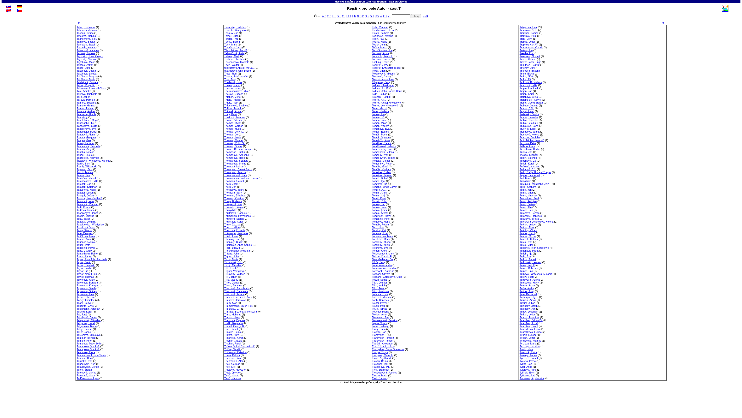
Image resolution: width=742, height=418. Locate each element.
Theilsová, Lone (233, 82)
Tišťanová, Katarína (235, 352)
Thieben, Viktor (232, 96)
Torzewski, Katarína (383, 271)
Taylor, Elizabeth (86, 265)
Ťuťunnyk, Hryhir (529, 297)
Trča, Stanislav (380, 369)
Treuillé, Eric (527, 53)
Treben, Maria (379, 375)
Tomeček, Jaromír (382, 175)
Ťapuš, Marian (85, 172)
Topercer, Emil (380, 233)
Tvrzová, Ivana (528, 343)
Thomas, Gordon (233, 125)
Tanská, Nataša (85, 152)
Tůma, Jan (526, 189)
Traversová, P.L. (381, 366)
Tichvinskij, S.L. (233, 262)
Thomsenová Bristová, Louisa (241, 178)
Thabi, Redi (230, 73)
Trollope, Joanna (529, 105)
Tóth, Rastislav (380, 291)
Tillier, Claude (231, 282)
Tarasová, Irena (85, 201)
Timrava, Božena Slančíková (240, 311)
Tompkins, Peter (381, 218)
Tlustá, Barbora (380, 33)
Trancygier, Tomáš (382, 340)
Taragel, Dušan (85, 192)
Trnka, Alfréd (527, 76)
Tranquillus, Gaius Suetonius (388, 349)
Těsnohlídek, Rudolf (235, 50)
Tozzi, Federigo (380, 326)
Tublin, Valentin (528, 157)
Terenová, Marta (86, 375)
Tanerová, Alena (86, 134)
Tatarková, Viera (86, 227)
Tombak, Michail (381, 160)
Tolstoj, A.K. (379, 99)
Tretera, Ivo (526, 50)
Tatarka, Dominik (86, 221)
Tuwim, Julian (527, 303)
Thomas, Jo (231, 134)
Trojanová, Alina (529, 96)
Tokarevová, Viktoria (383, 73)
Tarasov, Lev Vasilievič (89, 198)
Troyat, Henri (527, 111)
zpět (425, 16)
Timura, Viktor (232, 317)
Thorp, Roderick (233, 201)
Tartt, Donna (83, 207)
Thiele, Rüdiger (232, 99)
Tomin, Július (379, 192)
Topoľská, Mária (381, 239)
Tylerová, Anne (528, 369)
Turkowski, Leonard (530, 262)
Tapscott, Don (84, 169)
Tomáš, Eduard (380, 131)
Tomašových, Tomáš (383, 157)
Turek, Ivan (526, 242)
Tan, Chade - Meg (87, 120)
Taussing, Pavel (86, 247)
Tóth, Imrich (378, 285)
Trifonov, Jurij (527, 67)
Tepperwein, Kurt (86, 363)
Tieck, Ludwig (232, 247)
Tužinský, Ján (527, 308)
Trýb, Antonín (527, 146)
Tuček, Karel (527, 163)
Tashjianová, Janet (87, 213)
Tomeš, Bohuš (380, 178)
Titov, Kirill (230, 366)
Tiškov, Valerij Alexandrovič (239, 346)
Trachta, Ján (379, 332)
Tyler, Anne (526, 366)
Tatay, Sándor (84, 230)
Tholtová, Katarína (234, 117)
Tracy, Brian (378, 329)
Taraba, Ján (83, 175)
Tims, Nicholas (232, 314)
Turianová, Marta (529, 250)
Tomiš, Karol (379, 198)
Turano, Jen (526, 210)
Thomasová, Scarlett (236, 160)
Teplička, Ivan (84, 361)
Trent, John (526, 38)
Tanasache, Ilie (85, 123)
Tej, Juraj (82, 314)
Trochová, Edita (528, 85)
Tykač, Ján (526, 363)
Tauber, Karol (84, 239)
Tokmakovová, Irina (383, 79)
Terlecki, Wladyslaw (235, 30)
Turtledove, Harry (529, 282)
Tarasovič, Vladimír (87, 204)
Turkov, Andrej (528, 259)
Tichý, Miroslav (233, 265)
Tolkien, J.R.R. (380, 88)
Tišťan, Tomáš (232, 349)
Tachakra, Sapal (86, 44)
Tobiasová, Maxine (382, 35)
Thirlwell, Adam (233, 111)
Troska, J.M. (527, 108)
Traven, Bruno (380, 361)
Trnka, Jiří (525, 79)
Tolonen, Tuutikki (381, 96)
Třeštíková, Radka (530, 149)
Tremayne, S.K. (528, 30)
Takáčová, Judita (86, 70)
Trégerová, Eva (528, 27)
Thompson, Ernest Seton (238, 169)
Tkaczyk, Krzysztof (235, 369)
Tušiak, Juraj (527, 291)
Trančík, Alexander (382, 343)
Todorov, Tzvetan (381, 59)
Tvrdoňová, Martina (530, 340)
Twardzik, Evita (528, 352)
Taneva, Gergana (86, 137)
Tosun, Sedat (379, 279)
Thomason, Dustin (234, 152)
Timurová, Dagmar (234, 320)
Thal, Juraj (230, 79)
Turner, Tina (526, 271)
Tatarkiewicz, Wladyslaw (90, 224)
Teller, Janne (84, 332)
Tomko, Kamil (379, 210)
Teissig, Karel (84, 311)
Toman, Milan (379, 123)
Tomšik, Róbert (380, 224)
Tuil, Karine (526, 178)
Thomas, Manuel (233, 140)
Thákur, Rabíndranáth (236, 76)
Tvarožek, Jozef (529, 323)
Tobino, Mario (379, 41)
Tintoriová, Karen (233, 337)
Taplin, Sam (83, 163)
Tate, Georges (85, 233)
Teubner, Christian (234, 59)
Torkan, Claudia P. (382, 256)
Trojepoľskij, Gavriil (530, 99)
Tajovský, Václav (86, 59)
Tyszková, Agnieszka (532, 378)
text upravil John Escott (237, 70)
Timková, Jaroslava (235, 300)
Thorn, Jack (231, 183)
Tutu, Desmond (528, 294)
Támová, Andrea (86, 111)
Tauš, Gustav (84, 250)
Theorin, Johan (232, 88)
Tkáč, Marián (231, 375)
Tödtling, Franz (380, 62)
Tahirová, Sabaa (86, 41)
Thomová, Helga (233, 166)
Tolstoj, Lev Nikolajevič (385, 105)
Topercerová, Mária (382, 236)
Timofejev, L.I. (232, 308)
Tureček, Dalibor (529, 239)
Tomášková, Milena (383, 152)
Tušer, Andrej (527, 288)
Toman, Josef (379, 120)
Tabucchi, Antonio (87, 30)
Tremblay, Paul (528, 35)
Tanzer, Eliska (85, 154)
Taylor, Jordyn (84, 268)
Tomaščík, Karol (381, 140)
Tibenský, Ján (232, 239)
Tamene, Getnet (86, 105)
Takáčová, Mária (86, 79)
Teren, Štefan (84, 369)
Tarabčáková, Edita (87, 181)
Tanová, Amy (84, 149)
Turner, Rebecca (529, 268)
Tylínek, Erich (527, 372)
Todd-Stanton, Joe (382, 50)
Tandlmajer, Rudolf (87, 131)
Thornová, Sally (233, 192)
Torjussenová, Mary (383, 253)
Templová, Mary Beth (89, 343)
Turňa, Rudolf (527, 265)
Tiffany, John (231, 253)
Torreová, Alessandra (384, 268)
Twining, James (528, 355)
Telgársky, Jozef (86, 323)
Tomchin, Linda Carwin (384, 186)
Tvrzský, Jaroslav (530, 346)
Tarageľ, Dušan (85, 195)
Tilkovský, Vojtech (234, 273)
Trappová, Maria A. (382, 355)
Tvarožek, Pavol (529, 326)
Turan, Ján (526, 207)
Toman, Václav (380, 125)
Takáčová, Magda (87, 76)
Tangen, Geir (84, 140)
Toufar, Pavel (379, 303)
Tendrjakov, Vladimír (88, 349)
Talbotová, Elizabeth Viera (91, 88)
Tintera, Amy (231, 334)
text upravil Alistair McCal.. (239, 67)
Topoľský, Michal (381, 242)
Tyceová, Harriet (529, 358)
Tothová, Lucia (380, 294)
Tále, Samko (84, 91)
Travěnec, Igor (380, 363)
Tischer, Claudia (233, 340)
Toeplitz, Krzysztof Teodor (386, 67)
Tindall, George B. (234, 326)
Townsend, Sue (380, 317)
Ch (343, 16)
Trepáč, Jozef (527, 41)
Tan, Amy (82, 117)
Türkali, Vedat (527, 314)
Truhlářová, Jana (529, 125)
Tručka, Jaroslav (529, 117)
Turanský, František (531, 215)
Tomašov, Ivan (380, 154)
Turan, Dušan (527, 204)
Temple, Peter (84, 340)
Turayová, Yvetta (529, 218)
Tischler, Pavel (232, 343)
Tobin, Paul (378, 38)
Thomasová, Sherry (235, 163)
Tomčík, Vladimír (381, 169)
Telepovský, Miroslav (88, 320)
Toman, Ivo (378, 114)
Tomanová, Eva (381, 128)
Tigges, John (231, 256)
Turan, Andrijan (528, 201)
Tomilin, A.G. (379, 189)
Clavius (402, 1)
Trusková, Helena (529, 134)
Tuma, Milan (527, 192)
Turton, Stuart (527, 285)
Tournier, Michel (381, 311)
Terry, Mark (230, 44)
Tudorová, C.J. (528, 169)
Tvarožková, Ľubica (531, 332)
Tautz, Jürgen (84, 256)
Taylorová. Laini (85, 294)
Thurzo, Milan (232, 227)
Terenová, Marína (86, 372)
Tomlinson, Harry (381, 215)
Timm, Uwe (230, 303)
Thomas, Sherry (233, 146)
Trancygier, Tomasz (383, 337)
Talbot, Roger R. (86, 85)
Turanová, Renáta (529, 213)
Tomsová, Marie (381, 221)
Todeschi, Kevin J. (382, 56)
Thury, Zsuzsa (232, 224)
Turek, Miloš (527, 244)
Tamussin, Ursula (86, 114)
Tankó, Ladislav (85, 143)
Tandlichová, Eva (86, 128)
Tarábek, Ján (84, 183)
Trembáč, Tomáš (529, 33)
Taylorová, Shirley (87, 291)
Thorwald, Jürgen (233, 207)
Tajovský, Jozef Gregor (90, 56)
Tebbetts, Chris (85, 305)
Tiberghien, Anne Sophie (238, 244)
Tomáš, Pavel (379, 134)
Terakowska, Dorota (88, 366)
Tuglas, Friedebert (530, 175)
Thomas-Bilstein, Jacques (239, 149)
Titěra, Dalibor (232, 355)
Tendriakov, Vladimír (88, 346)
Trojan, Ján (526, 91)
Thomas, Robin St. (234, 143)
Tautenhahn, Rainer (87, 253)
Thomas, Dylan (232, 123)
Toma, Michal (379, 108)
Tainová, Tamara (86, 53)
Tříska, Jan (526, 152)
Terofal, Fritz (231, 38)
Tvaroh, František (529, 317)
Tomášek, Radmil (381, 143)
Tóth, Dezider (379, 282)
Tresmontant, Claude (531, 47)
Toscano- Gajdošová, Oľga (387, 276)
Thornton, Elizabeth (235, 195)
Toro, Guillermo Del (382, 259)
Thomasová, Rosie (234, 157)
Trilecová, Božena (530, 70)
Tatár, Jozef (83, 218)
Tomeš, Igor (378, 181)
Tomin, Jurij (378, 195)
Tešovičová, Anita (234, 53)
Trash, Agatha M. (381, 358)
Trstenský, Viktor (529, 114)
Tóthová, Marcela (381, 297)
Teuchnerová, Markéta (236, 62)
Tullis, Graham (528, 186)
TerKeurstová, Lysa (88, 378)
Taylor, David (84, 262)
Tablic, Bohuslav (86, 27)
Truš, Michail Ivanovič (532, 140)
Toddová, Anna (380, 53)
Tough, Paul (378, 305)
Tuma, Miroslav (528, 195)
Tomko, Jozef (379, 207)
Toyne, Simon (379, 323)
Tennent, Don (84, 358)
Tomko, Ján (378, 204)
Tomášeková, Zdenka (384, 146)
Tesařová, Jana (233, 47)
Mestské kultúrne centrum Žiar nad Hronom (361, 1)
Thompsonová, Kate (235, 175)
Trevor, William (528, 59)
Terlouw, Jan (231, 33)
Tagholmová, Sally (87, 38)
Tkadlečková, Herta (383, 30)
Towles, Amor (379, 314)
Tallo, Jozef (83, 96)
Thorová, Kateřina (234, 198)
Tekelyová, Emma (87, 317)
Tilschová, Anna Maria (236, 288)
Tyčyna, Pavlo (528, 361)
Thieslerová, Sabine (235, 105)
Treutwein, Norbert (530, 56)
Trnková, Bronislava (531, 82)
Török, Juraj (378, 262)
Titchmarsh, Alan (233, 361)
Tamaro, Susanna (86, 102)
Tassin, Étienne (85, 215)
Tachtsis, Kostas (86, 47)
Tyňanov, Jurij (527, 375)
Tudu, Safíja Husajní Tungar (535, 172)
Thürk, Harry (231, 236)
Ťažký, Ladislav (85, 300)
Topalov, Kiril (379, 230)
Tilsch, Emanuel (233, 285)
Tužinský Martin (529, 305)
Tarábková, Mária (86, 189)
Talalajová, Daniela (87, 82)
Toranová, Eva (380, 247)
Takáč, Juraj (83, 67)
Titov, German (232, 363)
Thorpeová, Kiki (233, 204)
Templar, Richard (86, 337)
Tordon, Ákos (379, 250)
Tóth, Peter (378, 288)
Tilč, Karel (230, 268)
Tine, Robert (231, 329)
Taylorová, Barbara (87, 282)
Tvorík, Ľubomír (528, 334)
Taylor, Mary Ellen (87, 273)
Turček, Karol (527, 233)
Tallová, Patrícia (86, 99)
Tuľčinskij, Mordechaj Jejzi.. (535, 183)
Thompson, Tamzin (235, 172)
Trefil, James (379, 378)
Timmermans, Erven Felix (238, 305)
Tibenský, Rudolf (233, 242)
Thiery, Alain (231, 102)
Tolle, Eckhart (379, 94)
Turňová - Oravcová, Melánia (536, 273)
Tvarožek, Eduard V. (531, 320)
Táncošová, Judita (87, 125)
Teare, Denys (84, 303)
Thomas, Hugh (232, 128)
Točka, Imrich (379, 47)
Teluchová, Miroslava (88, 334)
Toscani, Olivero (381, 273)
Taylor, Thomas (85, 276)
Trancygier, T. (379, 334)
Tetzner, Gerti (231, 56)
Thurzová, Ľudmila (234, 230)
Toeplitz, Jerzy (380, 64)
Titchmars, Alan (233, 358)
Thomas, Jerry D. (234, 131)
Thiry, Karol (230, 114)
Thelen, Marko (232, 85)
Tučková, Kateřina (530, 166)
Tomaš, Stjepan (381, 137)
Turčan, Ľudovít (528, 224)
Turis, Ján (525, 256)
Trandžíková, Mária (383, 346)
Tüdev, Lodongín (529, 311)
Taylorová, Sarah (86, 288)
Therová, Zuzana (233, 94)
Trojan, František (529, 88)
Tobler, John (378, 44)
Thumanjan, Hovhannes (237, 215)
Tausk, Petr (83, 244)
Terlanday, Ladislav (235, 27)
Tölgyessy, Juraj (381, 82)
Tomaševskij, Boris (382, 149)
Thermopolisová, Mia (236, 91)
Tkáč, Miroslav (232, 378)
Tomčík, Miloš (380, 166)
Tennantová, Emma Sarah (91, 355)
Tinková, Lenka (233, 332)
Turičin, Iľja (526, 253)
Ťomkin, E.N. (379, 201)
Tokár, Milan (378, 70)
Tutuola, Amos (528, 300)
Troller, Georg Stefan (531, 102)
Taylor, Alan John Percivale (92, 259)
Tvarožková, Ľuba (530, 329)
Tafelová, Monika (86, 35)
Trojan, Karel (527, 94)
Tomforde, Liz (379, 183)
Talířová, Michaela (87, 94)
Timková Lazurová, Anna (238, 297)
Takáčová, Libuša (86, 73)
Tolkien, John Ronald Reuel (387, 91)
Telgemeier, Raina (87, 326)
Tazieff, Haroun (85, 297)
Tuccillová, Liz (528, 160)
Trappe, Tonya (380, 352)
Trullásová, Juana (529, 131)
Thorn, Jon (230, 186)
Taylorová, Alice (86, 279)
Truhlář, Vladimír (529, 123)
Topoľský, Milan (381, 244)
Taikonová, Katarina (88, 50)
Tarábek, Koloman (87, 186)
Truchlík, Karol (528, 128)
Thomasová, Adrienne (236, 154)
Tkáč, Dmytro (232, 372)
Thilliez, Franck (233, 108)
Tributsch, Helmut (529, 64)
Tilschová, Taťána (234, 294)
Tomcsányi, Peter (382, 163)
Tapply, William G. (87, 166)
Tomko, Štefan (380, 213)
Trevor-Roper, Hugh (530, 62)
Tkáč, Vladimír (380, 27)
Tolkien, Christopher (383, 85)
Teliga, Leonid (84, 329)
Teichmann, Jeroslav (88, 308)
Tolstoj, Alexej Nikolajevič (386, 102)
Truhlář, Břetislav (529, 120)
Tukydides (525, 181)
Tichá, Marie (231, 259)
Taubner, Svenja (86, 242)
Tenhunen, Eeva (86, 352)
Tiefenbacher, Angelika (237, 250)
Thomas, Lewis (232, 137)
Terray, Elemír (232, 41)
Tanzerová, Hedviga (88, 157)
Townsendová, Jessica (384, 320)
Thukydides (230, 210)
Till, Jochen (230, 276)
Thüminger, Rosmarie (236, 233)
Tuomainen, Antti (529, 198)
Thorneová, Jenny (234, 189)
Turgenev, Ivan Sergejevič (534, 247)
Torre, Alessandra (382, 265)
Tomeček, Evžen (381, 172)
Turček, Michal (528, 236)
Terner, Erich (231, 35)
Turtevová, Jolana (530, 279)
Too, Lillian (378, 227)
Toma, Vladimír (380, 111)
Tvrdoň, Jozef (527, 337)
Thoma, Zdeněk (233, 120)
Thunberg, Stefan (234, 218)
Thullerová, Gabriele (235, 213)
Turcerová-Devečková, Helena (536, 221)
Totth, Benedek (380, 300)
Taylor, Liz (82, 271)
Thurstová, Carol (233, 221)
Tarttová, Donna (85, 210)
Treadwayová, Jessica (384, 372)
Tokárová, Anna (381, 76)
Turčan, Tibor (527, 227)
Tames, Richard (85, 108)
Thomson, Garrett (234, 181)
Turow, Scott (527, 276)
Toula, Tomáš (379, 308)
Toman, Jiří (378, 117)
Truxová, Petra (528, 143)
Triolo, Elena (527, 73)
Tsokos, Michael (529, 154)
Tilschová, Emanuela (236, 291)
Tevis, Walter (231, 64)
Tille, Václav (231, 279)
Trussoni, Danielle (530, 137)
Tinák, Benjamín (233, 323)
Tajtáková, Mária (86, 62)
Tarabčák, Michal (86, 178)
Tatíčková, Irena (86, 236)
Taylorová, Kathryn (87, 285)
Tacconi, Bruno (85, 33)
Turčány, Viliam (528, 230)
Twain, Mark (526, 349)
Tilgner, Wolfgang (234, 271)
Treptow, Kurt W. (529, 44)
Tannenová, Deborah (88, 146)
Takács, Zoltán (85, 64)
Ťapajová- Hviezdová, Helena (93, 160)
